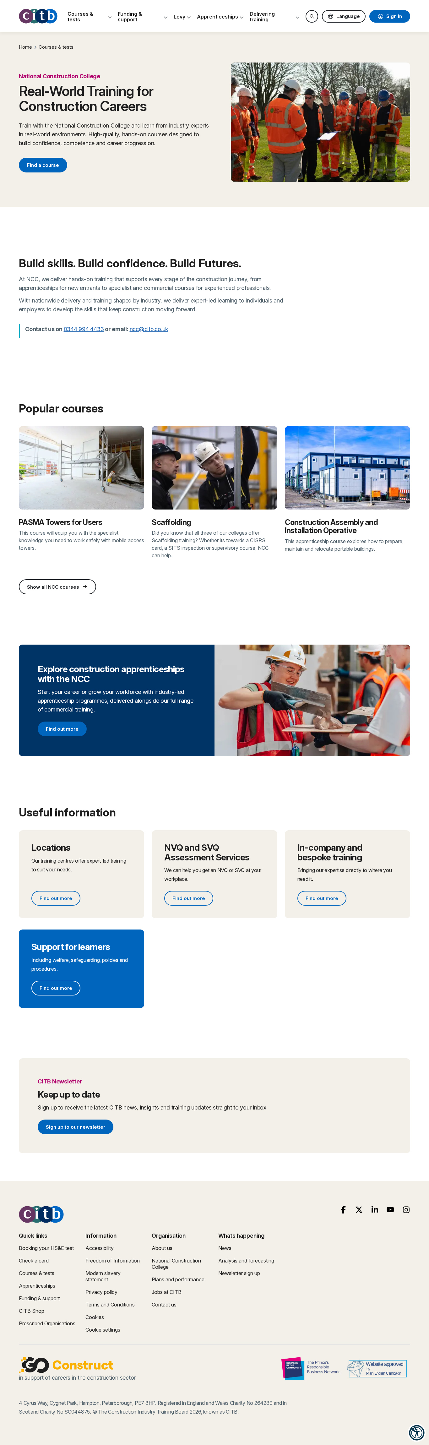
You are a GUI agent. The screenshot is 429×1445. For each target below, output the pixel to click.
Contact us (164, 1304)
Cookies (94, 1317)
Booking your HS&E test (46, 1248)
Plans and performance (178, 1279)
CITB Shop (31, 1311)
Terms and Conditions (110, 1304)
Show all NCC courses (57, 587)
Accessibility (99, 1248)
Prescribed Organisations (47, 1323)
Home (25, 47)
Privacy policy (101, 1292)
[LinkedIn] (375, 1210)
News (224, 1248)
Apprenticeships (37, 1286)
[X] (359, 1210)
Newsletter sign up (239, 1273)
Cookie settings (102, 1330)
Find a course (43, 165)
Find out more (66, 730)
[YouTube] (390, 1210)
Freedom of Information (112, 1260)
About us (162, 1248)
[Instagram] (406, 1210)
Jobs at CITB (167, 1292)
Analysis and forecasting (246, 1260)
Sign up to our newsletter (75, 1128)
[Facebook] (343, 1210)
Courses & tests (56, 47)
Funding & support (39, 1298)
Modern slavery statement (103, 1276)
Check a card (34, 1260)
